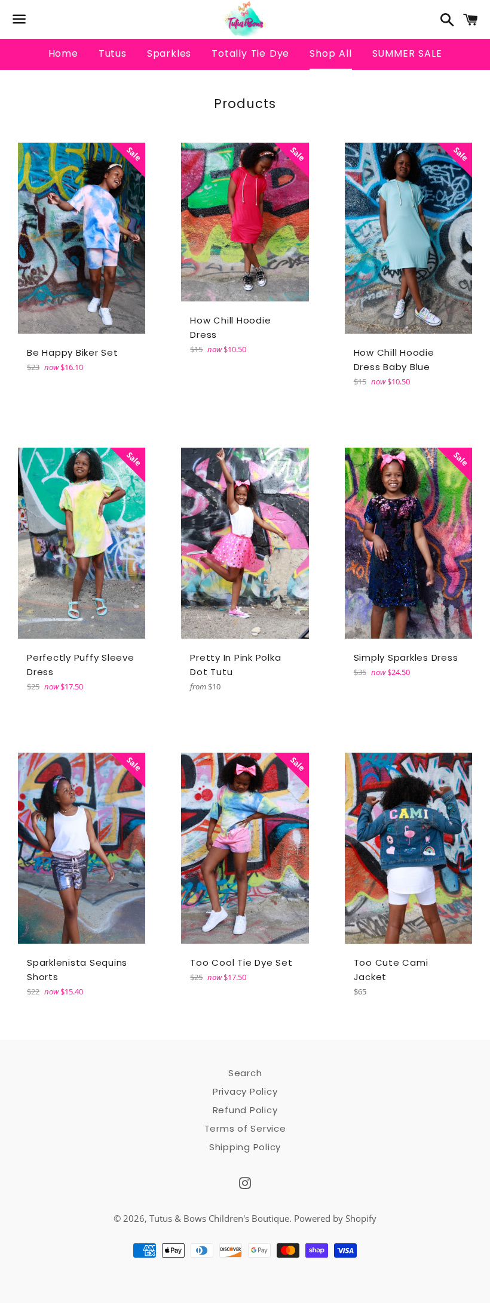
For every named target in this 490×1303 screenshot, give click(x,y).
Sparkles (169, 53)
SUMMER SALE (407, 53)
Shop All (330, 53)
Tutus (113, 53)
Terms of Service (245, 1128)
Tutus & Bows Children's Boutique (219, 1218)
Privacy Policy (245, 1091)
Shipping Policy (245, 1147)
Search (245, 1073)
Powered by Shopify (335, 1218)
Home (63, 53)
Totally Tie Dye (250, 53)
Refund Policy (245, 1110)
